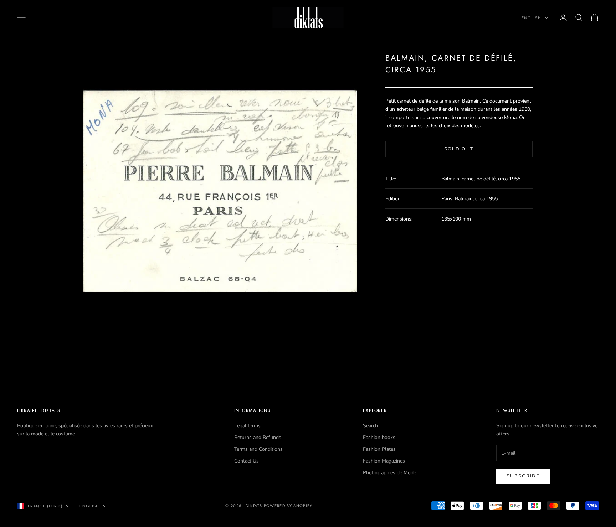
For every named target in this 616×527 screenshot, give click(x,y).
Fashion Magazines (384, 461)
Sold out (459, 149)
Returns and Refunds (257, 437)
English (531, 18)
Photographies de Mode (389, 472)
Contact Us (246, 461)
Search (370, 425)
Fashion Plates (379, 449)
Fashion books (379, 437)
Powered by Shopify (288, 505)
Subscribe (523, 476)
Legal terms (247, 425)
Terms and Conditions (258, 449)
